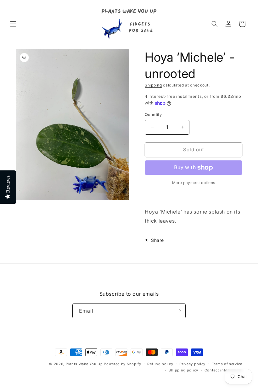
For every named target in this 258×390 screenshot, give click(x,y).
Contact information (223, 370)
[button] (13, 24)
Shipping (153, 85)
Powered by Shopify (122, 364)
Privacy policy (192, 364)
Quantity (153, 114)
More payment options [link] (193, 182)
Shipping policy (183, 370)
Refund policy (160, 364)
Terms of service (227, 364)
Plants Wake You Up (84, 364)
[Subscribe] (178, 311)
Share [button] (157, 240)
